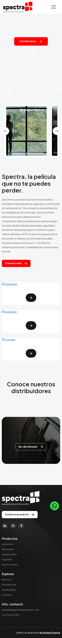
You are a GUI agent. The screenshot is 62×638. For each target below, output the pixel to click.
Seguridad (7, 559)
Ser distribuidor (28, 51)
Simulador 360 (9, 584)
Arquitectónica (9, 554)
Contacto (7, 594)
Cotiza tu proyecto (17, 514)
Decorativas (8, 549)
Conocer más (13, 263)
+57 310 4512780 (10, 614)
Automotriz (7, 544)
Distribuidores (9, 589)
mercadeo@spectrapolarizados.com (20, 609)
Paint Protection (10, 564)
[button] (7, 88)
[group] (26, 131)
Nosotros (7, 579)
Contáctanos (28, 41)
